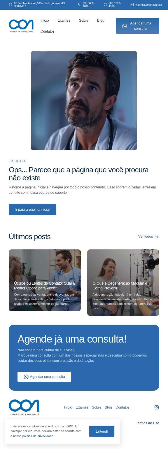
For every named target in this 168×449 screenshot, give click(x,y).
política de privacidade (37, 436)
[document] (84, 224)
